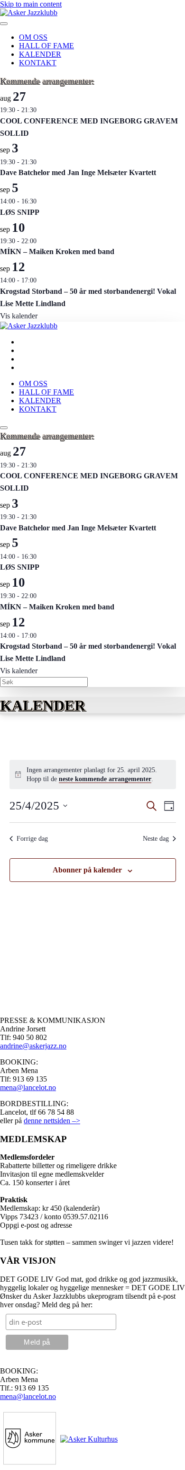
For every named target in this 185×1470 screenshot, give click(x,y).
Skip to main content (31, 4)
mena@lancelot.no (28, 1087)
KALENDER (40, 54)
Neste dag (156, 838)
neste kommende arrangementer (105, 779)
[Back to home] (28, 13)
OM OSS (33, 37)
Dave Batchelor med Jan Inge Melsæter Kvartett (78, 172)
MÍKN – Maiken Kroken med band (57, 251)
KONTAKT (37, 63)
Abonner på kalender (87, 870)
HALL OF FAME (46, 46)
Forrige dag (32, 838)
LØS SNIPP (19, 212)
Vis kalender (18, 316)
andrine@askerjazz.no (33, 1046)
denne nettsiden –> (52, 1121)
